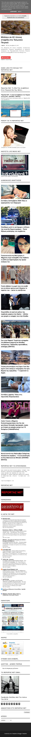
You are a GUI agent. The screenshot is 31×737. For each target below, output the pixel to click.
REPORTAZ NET (6, 518)
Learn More (13, 11)
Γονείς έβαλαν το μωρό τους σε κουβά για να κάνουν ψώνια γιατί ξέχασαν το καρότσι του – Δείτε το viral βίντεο (14, 288)
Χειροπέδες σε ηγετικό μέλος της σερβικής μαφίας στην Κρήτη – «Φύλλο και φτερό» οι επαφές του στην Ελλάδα (14, 314)
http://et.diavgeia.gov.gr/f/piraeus (10, 668)
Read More (6, 57)
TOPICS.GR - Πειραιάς (8, 559)
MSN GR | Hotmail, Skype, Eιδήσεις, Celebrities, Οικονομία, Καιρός (12, 594)
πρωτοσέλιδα (10, 633)
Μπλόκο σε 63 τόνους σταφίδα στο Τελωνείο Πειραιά (12, 40)
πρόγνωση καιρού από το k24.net (12, 655)
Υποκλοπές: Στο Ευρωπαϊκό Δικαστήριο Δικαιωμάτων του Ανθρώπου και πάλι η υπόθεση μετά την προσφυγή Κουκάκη (14, 521)
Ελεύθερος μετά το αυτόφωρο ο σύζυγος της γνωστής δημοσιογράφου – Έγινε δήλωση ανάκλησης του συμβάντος (15, 229)
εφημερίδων (16, 633)
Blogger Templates (22, 733)
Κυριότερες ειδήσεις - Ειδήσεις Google (12, 529)
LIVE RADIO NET (7, 549)
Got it (19, 11)
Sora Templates (13, 733)
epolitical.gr (6, 579)
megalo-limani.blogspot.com (10, 569)
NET (4, 45)
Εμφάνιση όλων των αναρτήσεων (15, 17)
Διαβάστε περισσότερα (6, 59)
